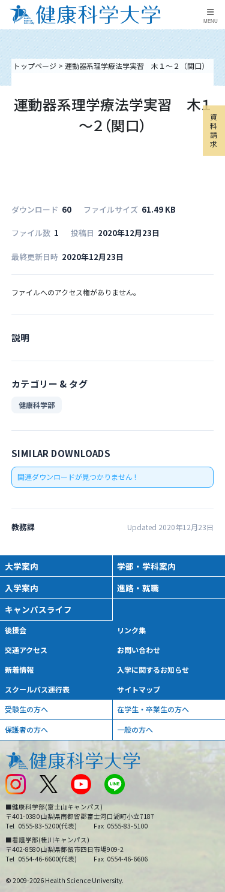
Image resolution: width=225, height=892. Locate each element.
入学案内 (21, 588)
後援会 (15, 630)
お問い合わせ (138, 650)
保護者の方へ (26, 729)
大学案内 (21, 566)
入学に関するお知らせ (153, 669)
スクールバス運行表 (37, 689)
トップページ (34, 66)
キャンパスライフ (38, 609)
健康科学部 (37, 405)
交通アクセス (26, 650)
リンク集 (131, 630)
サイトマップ (138, 689)
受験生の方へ (26, 709)
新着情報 (19, 669)
